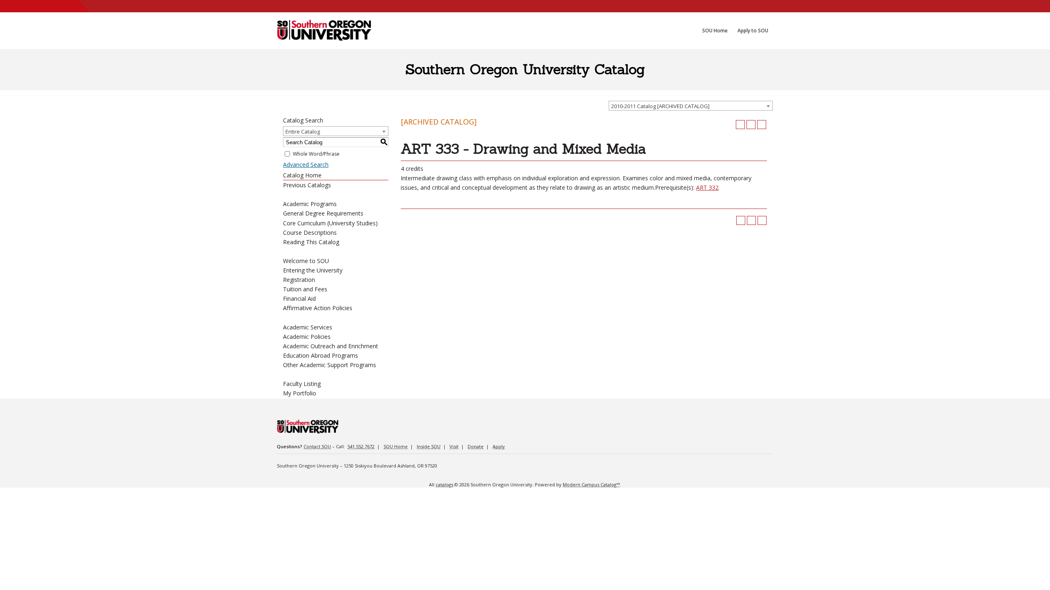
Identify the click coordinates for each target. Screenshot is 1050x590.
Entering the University (312, 270)
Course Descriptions (310, 232)
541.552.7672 (360, 446)
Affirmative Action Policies (317, 308)
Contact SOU (317, 446)
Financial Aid (299, 298)
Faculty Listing (302, 384)
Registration (299, 280)
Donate (476, 446)
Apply (499, 446)
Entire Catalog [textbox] (302, 131)
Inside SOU (429, 446)
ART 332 (707, 187)
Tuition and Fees (305, 289)
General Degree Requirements (323, 213)
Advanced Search (306, 164)
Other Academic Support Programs (329, 365)
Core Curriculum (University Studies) (330, 223)
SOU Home (395, 446)
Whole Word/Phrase (316, 153)
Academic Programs (310, 204)
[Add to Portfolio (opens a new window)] (740, 124)
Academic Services (307, 327)
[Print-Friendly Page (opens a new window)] (751, 124)
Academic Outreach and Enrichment (330, 346)
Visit (454, 446)
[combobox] (691, 106)
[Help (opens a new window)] (761, 124)
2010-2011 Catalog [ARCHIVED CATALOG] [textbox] (660, 106)
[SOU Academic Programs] (324, 31)
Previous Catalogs (307, 185)
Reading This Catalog (311, 242)
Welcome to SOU (306, 261)
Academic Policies (307, 336)
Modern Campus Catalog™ (591, 484)
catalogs (444, 484)
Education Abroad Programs (320, 355)
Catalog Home (302, 175)
